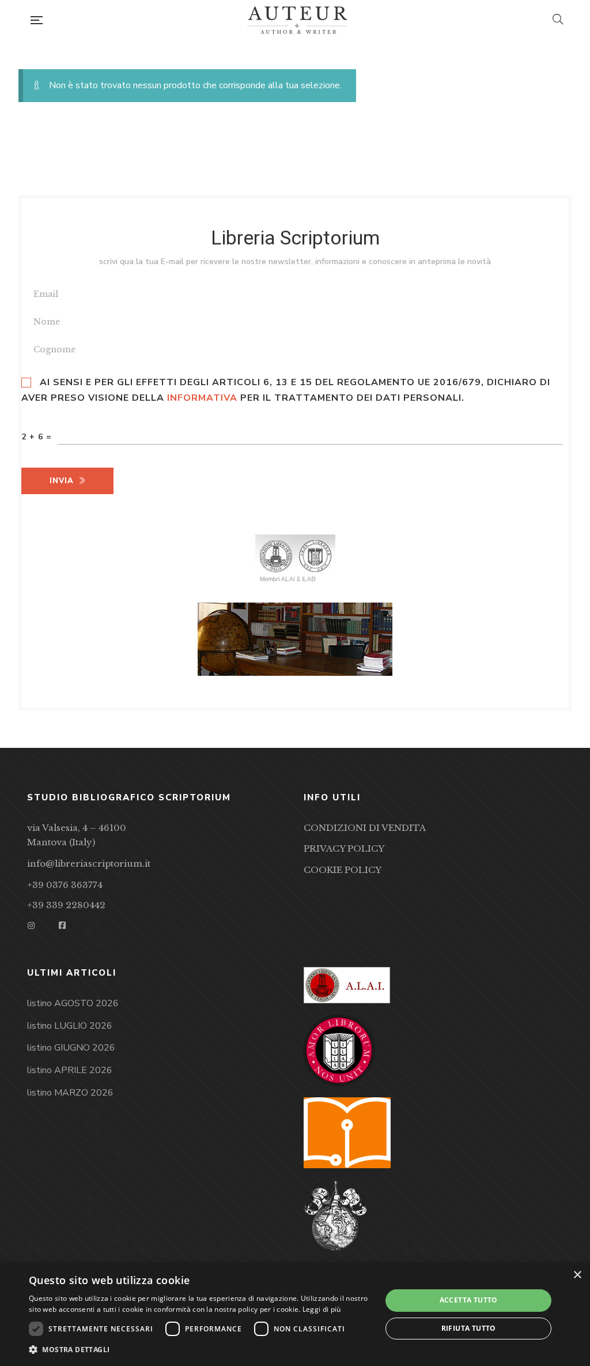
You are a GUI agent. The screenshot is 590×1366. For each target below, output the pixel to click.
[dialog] (295, 1314)
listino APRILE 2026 (69, 1070)
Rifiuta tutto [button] (468, 1328)
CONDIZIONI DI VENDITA (365, 827)
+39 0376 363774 (65, 884)
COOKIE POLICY (342, 869)
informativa (202, 398)
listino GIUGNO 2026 (71, 1047)
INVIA (62, 481)
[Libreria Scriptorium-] (297, 20)
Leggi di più (321, 1309)
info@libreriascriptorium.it (88, 863)
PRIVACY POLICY (344, 848)
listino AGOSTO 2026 (73, 1003)
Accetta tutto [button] (469, 1300)
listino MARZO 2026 (70, 1092)
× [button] (577, 1275)
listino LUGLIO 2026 (69, 1025)
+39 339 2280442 (66, 905)
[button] (200, 1349)
